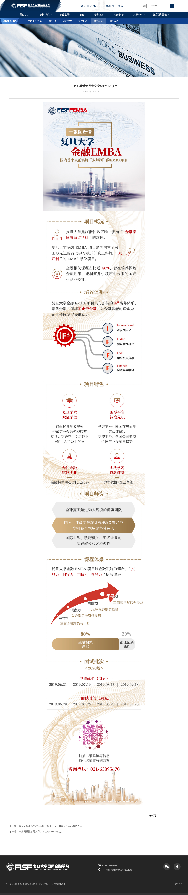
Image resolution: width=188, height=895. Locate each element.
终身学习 (118, 14)
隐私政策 (61, 884)
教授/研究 (45, 14)
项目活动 (113, 21)
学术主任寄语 (35, 21)
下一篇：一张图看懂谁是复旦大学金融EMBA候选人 (36, 831)
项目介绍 (52, 21)
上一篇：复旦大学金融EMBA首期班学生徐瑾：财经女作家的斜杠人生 (45, 826)
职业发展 (64, 14)
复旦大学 (178, 884)
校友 (81, 14)
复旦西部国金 (160, 14)
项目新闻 (98, 21)
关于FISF (138, 14)
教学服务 (99, 14)
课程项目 (25, 14)
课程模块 (67, 21)
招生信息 (83, 21)
